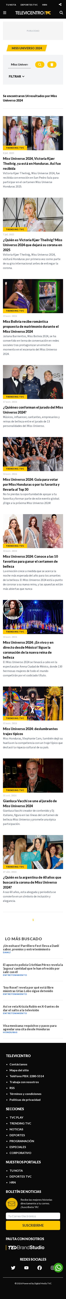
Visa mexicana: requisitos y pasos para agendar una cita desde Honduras (29, 1027)
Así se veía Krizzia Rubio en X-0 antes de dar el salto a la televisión (31, 1008)
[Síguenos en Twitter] (13, 1266)
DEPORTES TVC (29, 4)
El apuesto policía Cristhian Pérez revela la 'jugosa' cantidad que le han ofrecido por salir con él (33, 968)
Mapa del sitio (19, 1070)
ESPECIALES (18, 1147)
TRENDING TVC (20, 1123)
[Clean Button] (51, 64)
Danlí (7, 952)
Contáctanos (18, 1064)
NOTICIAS (16, 1129)
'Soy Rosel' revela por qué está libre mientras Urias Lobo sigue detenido (28, 989)
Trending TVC (15, 148)
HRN (44, 4)
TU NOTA (11, 4)
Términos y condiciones (25, 1093)
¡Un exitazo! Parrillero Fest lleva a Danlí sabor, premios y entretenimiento (31, 947)
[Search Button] (39, 64)
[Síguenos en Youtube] (26, 1266)
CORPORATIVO (20, 1153)
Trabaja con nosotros (24, 1082)
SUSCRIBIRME (33, 1225)
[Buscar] (61, 13)
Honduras (10, 1032)
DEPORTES (17, 1135)
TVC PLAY (16, 1117)
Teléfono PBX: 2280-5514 (27, 1076)
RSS (12, 1088)
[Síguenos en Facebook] (39, 1266)
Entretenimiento (15, 975)
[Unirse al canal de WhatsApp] (58, 1267)
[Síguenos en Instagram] (53, 1266)
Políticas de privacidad (25, 1099)
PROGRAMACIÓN (22, 1141)
